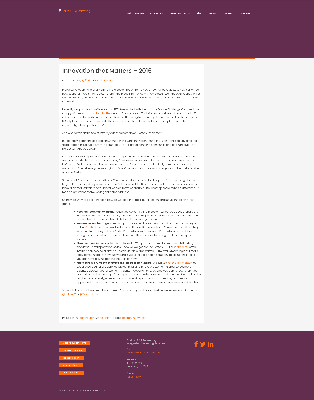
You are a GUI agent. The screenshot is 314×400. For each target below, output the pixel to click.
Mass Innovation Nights (74, 342)
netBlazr (183, 247)
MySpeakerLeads (71, 365)
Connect (228, 13)
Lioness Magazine (71, 357)
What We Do (135, 13)
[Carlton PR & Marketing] (74, 11)
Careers (246, 13)
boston (126, 318)
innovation (139, 318)
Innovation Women (180, 263)
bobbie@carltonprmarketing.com (146, 352)
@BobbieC (69, 294)
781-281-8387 (133, 376)
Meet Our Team (179, 13)
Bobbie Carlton (104, 80)
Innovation (104, 318)
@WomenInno (89, 294)
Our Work (156, 13)
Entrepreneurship (85, 318)
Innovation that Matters (97, 113)
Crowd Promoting (71, 372)
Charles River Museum (99, 227)
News (212, 13)
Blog (199, 13)
